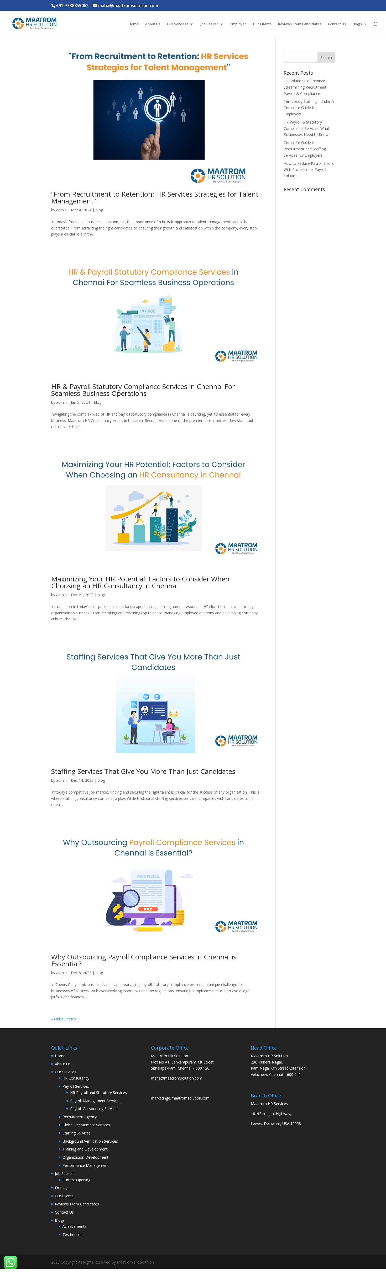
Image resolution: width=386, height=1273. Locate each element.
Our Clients (262, 24)
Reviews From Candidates (299, 24)
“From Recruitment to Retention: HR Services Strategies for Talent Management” (154, 197)
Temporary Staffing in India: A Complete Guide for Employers (309, 107)
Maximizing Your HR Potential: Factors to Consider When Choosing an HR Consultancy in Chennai (140, 582)
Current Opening (76, 1179)
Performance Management (85, 1165)
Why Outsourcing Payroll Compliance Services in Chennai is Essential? (143, 960)
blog (99, 209)
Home (133, 24)
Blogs (357, 24)
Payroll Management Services (95, 1100)
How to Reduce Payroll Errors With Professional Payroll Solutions (309, 169)
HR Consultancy (75, 1078)
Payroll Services (75, 1086)
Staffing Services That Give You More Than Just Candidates (143, 771)
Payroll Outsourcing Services (94, 1108)
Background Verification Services (90, 1141)
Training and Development (85, 1149)
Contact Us (337, 24)
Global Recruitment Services (86, 1124)
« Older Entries (63, 1018)
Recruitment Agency (79, 1116)
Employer (238, 24)
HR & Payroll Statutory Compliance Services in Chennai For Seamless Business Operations (143, 390)
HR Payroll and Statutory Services (98, 1092)
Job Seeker (209, 24)
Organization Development (85, 1157)
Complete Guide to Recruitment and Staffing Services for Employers (305, 149)
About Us (152, 24)
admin (61, 209)
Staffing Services (76, 1133)
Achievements (74, 1226)
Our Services (177, 24)
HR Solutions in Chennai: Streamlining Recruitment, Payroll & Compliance (305, 87)
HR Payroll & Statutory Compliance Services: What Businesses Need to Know (306, 128)
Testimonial (72, 1234)
